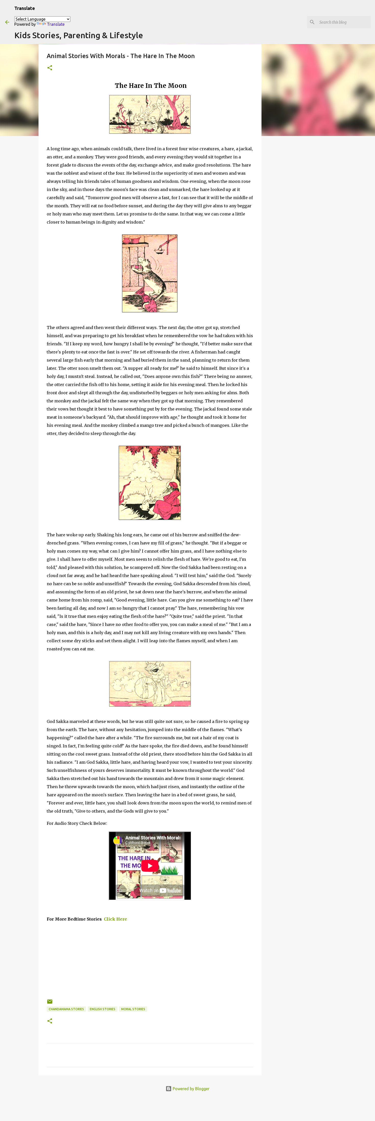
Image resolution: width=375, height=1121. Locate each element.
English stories (102, 1009)
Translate (56, 24)
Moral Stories (133, 1009)
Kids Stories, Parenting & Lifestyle (78, 35)
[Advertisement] (150, 963)
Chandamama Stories (66, 1009)
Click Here (115, 919)
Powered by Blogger (190, 1088)
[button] (50, 68)
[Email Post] (50, 1003)
